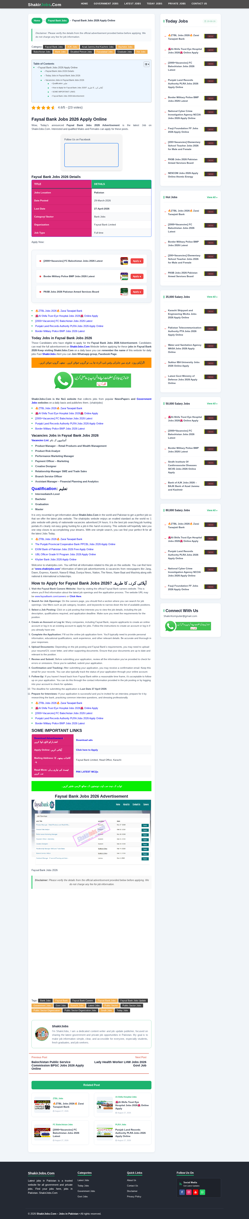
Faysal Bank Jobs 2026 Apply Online (58, 67)
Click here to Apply (87, 749)
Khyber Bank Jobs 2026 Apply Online (55, 559)
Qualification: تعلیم (60, 83)
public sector (111, 1005)
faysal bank (61, 1000)
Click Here (75, 596)
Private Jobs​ (177, 3)
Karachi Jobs (77, 1005)
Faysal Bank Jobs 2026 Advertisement (68, 96)
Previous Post (58, 1063)
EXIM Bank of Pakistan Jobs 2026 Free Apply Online (64, 549)
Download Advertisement (48, 738)
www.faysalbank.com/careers (50, 596)
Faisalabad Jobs (105, 52)
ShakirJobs (49, 354)
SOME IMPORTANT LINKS (64, 92)
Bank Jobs (60, 52)
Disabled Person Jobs (81, 52)
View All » (212, 197)
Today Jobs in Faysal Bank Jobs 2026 (63, 75)
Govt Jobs (61, 1005)
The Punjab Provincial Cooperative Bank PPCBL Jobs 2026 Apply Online (75, 544)
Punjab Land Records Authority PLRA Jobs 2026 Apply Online (69, 326)
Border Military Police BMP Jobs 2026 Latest (69, 276)
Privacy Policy (134, 1196)
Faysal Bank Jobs (57, 20)
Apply (136, 260)
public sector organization (47, 1010)
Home (84, 3)
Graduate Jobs (125, 52)
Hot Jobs (141, 52)
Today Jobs (154, 3)
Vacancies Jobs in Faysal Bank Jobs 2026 (65, 80)
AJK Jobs (72, 47)
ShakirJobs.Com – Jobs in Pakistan (58, 1213)
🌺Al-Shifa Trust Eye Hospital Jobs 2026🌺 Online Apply (66, 315)
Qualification (44, 488)
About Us (131, 1180)
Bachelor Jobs (125, 47)
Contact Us (199, 3)
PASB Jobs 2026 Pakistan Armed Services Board (71, 291)
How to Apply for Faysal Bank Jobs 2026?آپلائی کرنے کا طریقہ (78, 88)
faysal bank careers (82, 1000)
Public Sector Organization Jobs (80, 1010)
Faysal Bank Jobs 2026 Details (60, 71)
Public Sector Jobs (131, 1005)
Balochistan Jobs (42, 52)
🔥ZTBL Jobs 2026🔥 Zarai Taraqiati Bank (58, 310)
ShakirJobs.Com (80, 346)
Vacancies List (40, 440)
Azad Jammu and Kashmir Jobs (98, 47)
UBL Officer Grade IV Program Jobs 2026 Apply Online (65, 554)
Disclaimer (132, 1191)
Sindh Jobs (106, 1010)
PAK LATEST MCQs (87, 771)
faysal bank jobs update (133, 1000)
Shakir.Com (44, 4)
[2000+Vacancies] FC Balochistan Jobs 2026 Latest (73, 260)
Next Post (120, 1061)
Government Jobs (106, 3)
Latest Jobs (132, 3)
